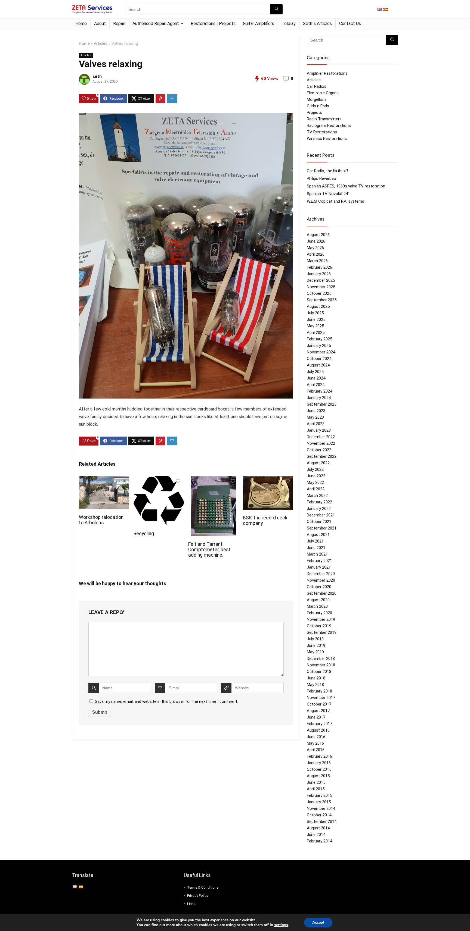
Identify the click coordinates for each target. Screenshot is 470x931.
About (100, 23)
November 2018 (321, 665)
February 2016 (319, 756)
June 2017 (316, 717)
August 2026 (318, 234)
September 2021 (321, 528)
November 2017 (321, 697)
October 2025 (319, 293)
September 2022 (321, 456)
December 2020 (321, 573)
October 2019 (319, 625)
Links (191, 904)
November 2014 (321, 808)
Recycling (144, 533)
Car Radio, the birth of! (327, 170)
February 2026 (319, 267)
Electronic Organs (323, 92)
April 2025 (315, 332)
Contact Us (350, 23)
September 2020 (321, 593)
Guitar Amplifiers (258, 23)
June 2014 (316, 834)
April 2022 (315, 489)
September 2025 (321, 299)
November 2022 (321, 443)
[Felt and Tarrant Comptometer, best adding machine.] (213, 479)
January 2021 (319, 567)
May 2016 (315, 743)
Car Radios (316, 86)
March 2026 (317, 260)
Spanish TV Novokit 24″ (328, 193)
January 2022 (319, 508)
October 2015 (319, 769)
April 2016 (315, 749)
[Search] (276, 9)
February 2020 (319, 612)
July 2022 (315, 469)
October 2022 (319, 449)
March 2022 (317, 495)
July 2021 (315, 541)
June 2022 (316, 476)
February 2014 (319, 841)
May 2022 (315, 482)
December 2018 (321, 658)
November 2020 (321, 580)
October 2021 (319, 521)
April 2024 (315, 384)
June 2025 (316, 319)
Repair (119, 23)
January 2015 (319, 802)
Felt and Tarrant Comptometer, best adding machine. (209, 549)
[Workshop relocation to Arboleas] (104, 479)
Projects (314, 112)
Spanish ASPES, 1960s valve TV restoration (346, 186)
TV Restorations (322, 132)
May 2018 (315, 684)
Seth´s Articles (317, 23)
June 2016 (316, 736)
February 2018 (319, 691)
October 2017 (319, 704)
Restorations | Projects (213, 23)
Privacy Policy (197, 896)
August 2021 (318, 534)
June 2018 (316, 678)
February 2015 (319, 795)
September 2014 (321, 821)
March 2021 (317, 554)
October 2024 (319, 358)
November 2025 (321, 286)
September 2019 (321, 632)
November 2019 (321, 619)
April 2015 (315, 788)
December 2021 (321, 515)
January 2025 (319, 345)
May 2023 (315, 417)
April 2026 (315, 254)
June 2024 (316, 378)
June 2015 (316, 782)
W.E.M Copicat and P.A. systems (335, 201)
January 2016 (319, 762)
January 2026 (319, 273)
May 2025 (315, 326)
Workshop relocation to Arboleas (101, 520)
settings (281, 925)
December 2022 (321, 436)
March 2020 (317, 606)
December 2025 (321, 280)
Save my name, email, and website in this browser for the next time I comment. (166, 701)
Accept (318, 922)
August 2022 (318, 462)
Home (81, 23)
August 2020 (318, 599)
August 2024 (318, 365)
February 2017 (319, 723)
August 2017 (318, 710)
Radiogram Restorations (329, 125)
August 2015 (318, 775)
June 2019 (316, 645)
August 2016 (318, 730)
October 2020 (319, 586)
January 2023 (319, 430)
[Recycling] (159, 479)
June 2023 (316, 410)
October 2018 (319, 671)
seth (97, 76)
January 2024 (319, 397)
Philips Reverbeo (321, 178)
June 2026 (316, 241)
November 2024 (321, 352)
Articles (100, 43)
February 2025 (319, 339)
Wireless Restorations (327, 138)
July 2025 (315, 313)
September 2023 (321, 404)
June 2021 (316, 547)
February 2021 (319, 560)
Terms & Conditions (202, 887)
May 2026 (315, 247)
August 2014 (318, 828)
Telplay (289, 23)
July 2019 (315, 639)
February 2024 (319, 391)
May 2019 (315, 652)
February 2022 (319, 502)
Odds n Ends (318, 106)
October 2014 (319, 815)
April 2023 (315, 423)
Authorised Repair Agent (155, 23)
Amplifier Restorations (327, 73)
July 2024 (315, 371)
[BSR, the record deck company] (268, 479)
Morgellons (317, 99)
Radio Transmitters (324, 119)
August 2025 (318, 306)
